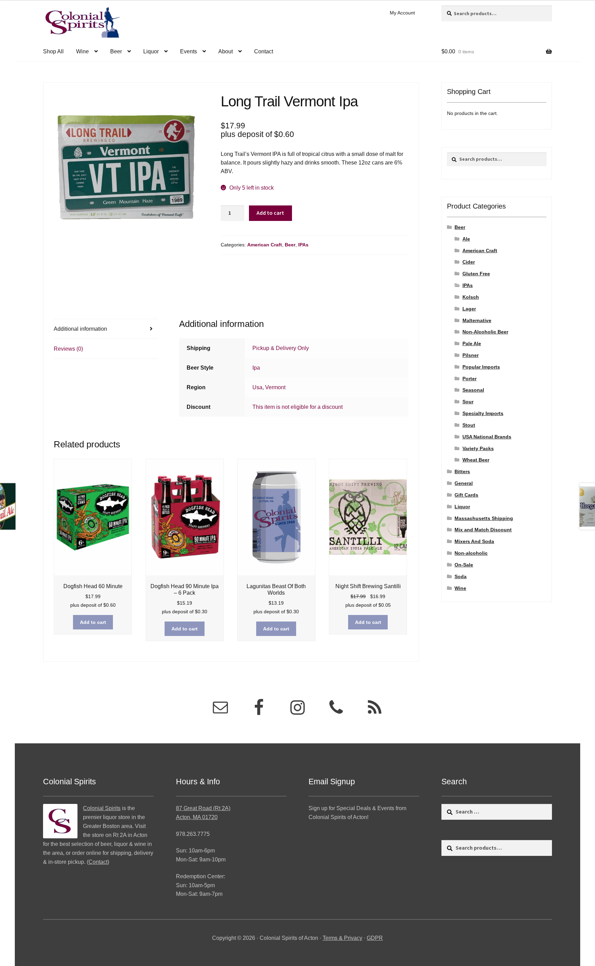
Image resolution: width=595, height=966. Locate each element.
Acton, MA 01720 (197, 817)
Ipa (256, 368)
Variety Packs (478, 448)
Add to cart (270, 212)
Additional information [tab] (80, 329)
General (464, 483)
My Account (402, 12)
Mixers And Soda (474, 541)
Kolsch (470, 297)
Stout (468, 425)
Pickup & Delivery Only (280, 348)
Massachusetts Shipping (484, 518)
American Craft (264, 244)
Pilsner (470, 355)
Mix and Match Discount (483, 529)
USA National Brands (486, 436)
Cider (468, 262)
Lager (469, 308)
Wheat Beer (475, 460)
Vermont (275, 387)
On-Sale (464, 564)
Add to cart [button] (93, 622)
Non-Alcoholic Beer (485, 332)
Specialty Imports (482, 413)
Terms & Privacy (342, 938)
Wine (82, 51)
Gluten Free (476, 273)
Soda (461, 576)
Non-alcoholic (471, 553)
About (225, 51)
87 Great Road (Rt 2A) (203, 808)
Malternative (476, 320)
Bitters (462, 471)
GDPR (375, 938)
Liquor (151, 51)
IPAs (303, 244)
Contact (263, 51)
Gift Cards (466, 495)
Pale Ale (471, 343)
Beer (116, 51)
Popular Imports (481, 367)
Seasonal (473, 390)
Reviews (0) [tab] (68, 349)
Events (188, 51)
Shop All (53, 51)
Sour (467, 401)
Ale (466, 239)
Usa (257, 387)
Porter (469, 378)
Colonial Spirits (102, 808)
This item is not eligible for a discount (297, 407)
